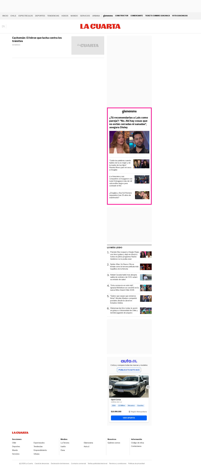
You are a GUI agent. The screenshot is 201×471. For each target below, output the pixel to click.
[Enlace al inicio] (129, 112)
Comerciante (137, 15)
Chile (13, 15)
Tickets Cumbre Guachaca (157, 15)
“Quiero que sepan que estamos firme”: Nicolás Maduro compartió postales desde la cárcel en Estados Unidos (123, 299)
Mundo (74, 15)
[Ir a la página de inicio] (100, 26)
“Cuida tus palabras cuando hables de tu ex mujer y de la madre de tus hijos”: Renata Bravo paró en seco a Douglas (120, 165)
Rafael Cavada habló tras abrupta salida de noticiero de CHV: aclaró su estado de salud (123, 277)
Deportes (40, 15)
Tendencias (53, 15)
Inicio (5, 15)
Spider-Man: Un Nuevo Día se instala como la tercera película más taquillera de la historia (124, 266)
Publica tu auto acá (129, 370)
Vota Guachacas (180, 15)
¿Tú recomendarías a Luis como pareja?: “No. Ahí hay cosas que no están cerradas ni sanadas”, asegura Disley (128, 122)
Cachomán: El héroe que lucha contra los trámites (37, 39)
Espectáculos (25, 15)
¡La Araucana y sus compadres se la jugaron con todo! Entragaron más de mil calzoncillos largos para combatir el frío (120, 181)
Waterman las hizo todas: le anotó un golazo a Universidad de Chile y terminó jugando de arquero (124, 310)
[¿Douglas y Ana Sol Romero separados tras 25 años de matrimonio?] (142, 195)
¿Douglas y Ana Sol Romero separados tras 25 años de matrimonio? (120, 195)
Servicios (85, 15)
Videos (64, 15)
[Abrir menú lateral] (4, 26)
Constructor (121, 15)
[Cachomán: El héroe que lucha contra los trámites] (87, 45)
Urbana (96, 15)
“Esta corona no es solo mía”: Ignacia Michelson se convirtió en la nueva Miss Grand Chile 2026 (124, 287)
